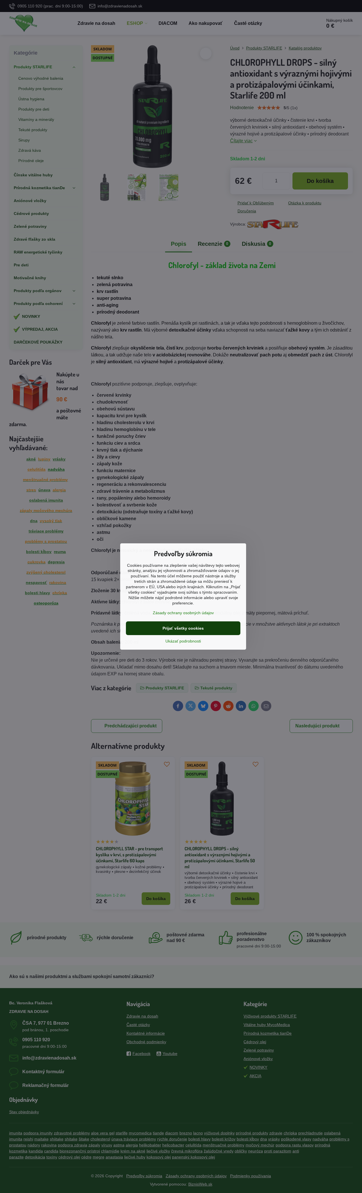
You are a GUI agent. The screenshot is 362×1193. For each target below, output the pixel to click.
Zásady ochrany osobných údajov (183, 613)
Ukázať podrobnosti (183, 641)
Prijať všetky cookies (183, 628)
